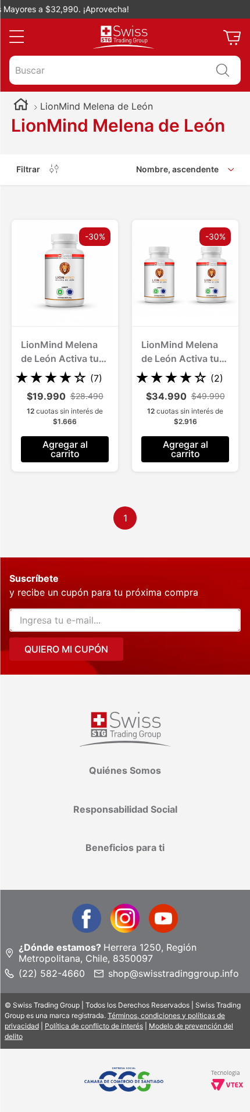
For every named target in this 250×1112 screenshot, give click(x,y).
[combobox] (125, 70)
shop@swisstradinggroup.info (173, 973)
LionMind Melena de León (96, 106)
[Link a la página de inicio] (21, 105)
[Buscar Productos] (223, 70)
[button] (16, 37)
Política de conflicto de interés (94, 1026)
